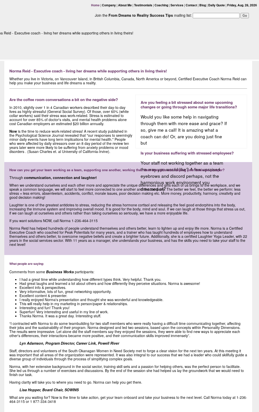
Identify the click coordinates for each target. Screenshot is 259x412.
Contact (191, 5)
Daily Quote (216, 5)
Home (95, 5)
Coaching (161, 5)
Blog (202, 5)
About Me (125, 5)
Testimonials (143, 5)
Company (109, 5)
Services (176, 5)
